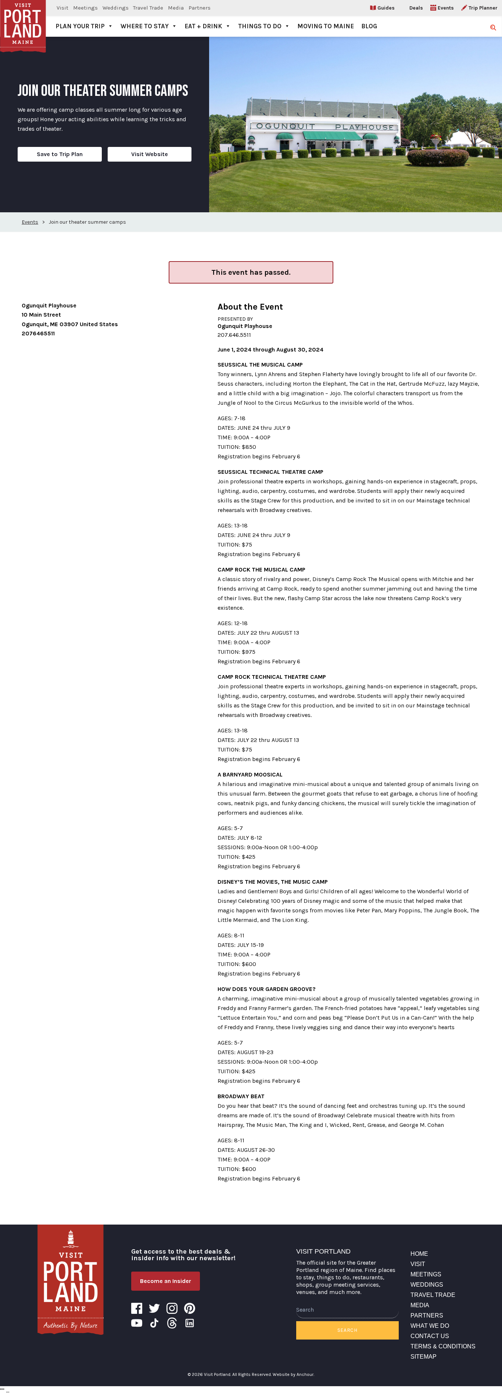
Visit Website (149, 154)
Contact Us (429, 1336)
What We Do (429, 1326)
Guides (386, 8)
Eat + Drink (203, 26)
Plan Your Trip (80, 26)
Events (446, 8)
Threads (172, 1323)
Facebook (136, 1308)
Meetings (85, 7)
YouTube (136, 1323)
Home (419, 1254)
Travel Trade (148, 7)
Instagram (172, 1308)
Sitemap (423, 1356)
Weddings (116, 7)
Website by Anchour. (293, 1374)
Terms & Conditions (443, 1346)
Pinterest (189, 1308)
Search (347, 1330)
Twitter (154, 1308)
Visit (62, 7)
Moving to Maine (325, 26)
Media (176, 7)
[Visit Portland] (23, 18)
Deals (416, 8)
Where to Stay (145, 26)
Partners (200, 7)
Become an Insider (165, 1280)
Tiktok (154, 1323)
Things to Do (260, 26)
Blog (369, 26)
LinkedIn (189, 1323)
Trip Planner (483, 8)
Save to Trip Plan (60, 154)
